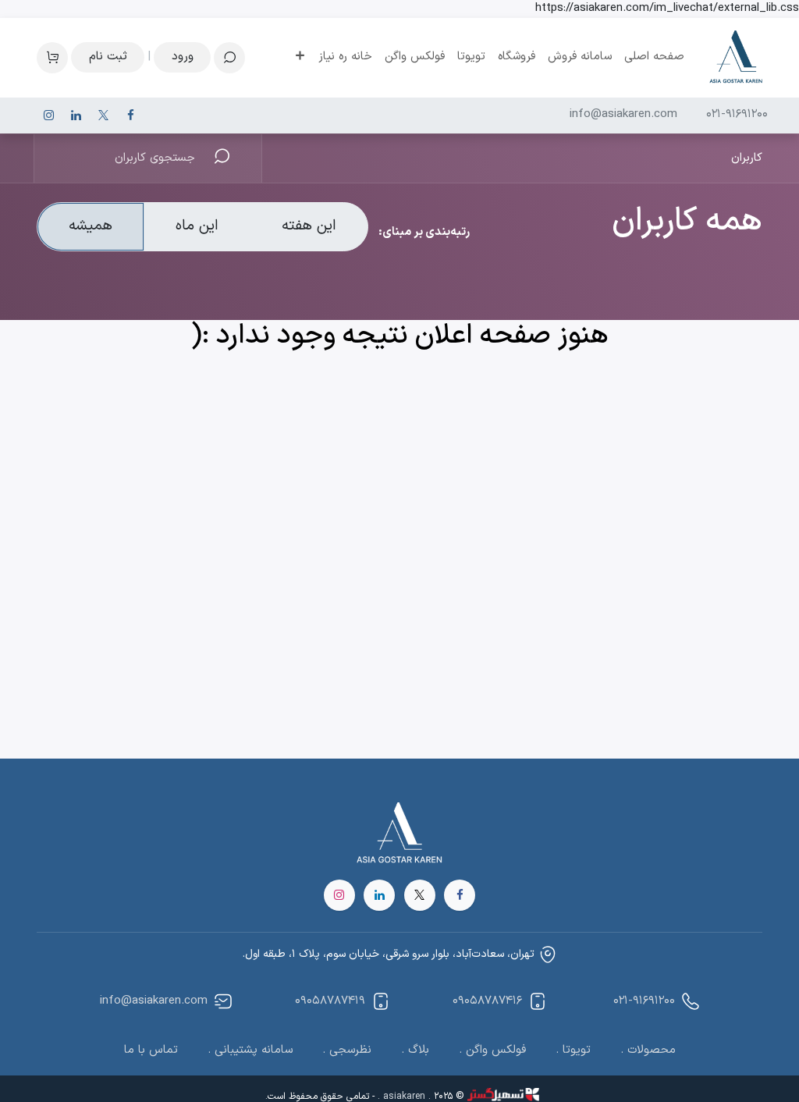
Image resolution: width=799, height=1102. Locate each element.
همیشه (90, 226)
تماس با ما (151, 1050)
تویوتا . (573, 1050)
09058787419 (330, 1001)
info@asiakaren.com (623, 114)
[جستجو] (236, 158)
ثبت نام (108, 57)
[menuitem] (654, 57)
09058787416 (487, 1001)
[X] (103, 115)
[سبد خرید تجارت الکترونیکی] (52, 57)
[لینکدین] (75, 115)
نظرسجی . (346, 1050)
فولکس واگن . (492, 1050)
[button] (229, 57)
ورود (183, 57)
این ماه (197, 226)
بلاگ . (415, 1050)
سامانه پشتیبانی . (250, 1050)
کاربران (746, 158)
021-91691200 (737, 114)
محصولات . (648, 1050)
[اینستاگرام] (48, 115)
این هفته (309, 226)
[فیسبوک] (130, 115)
